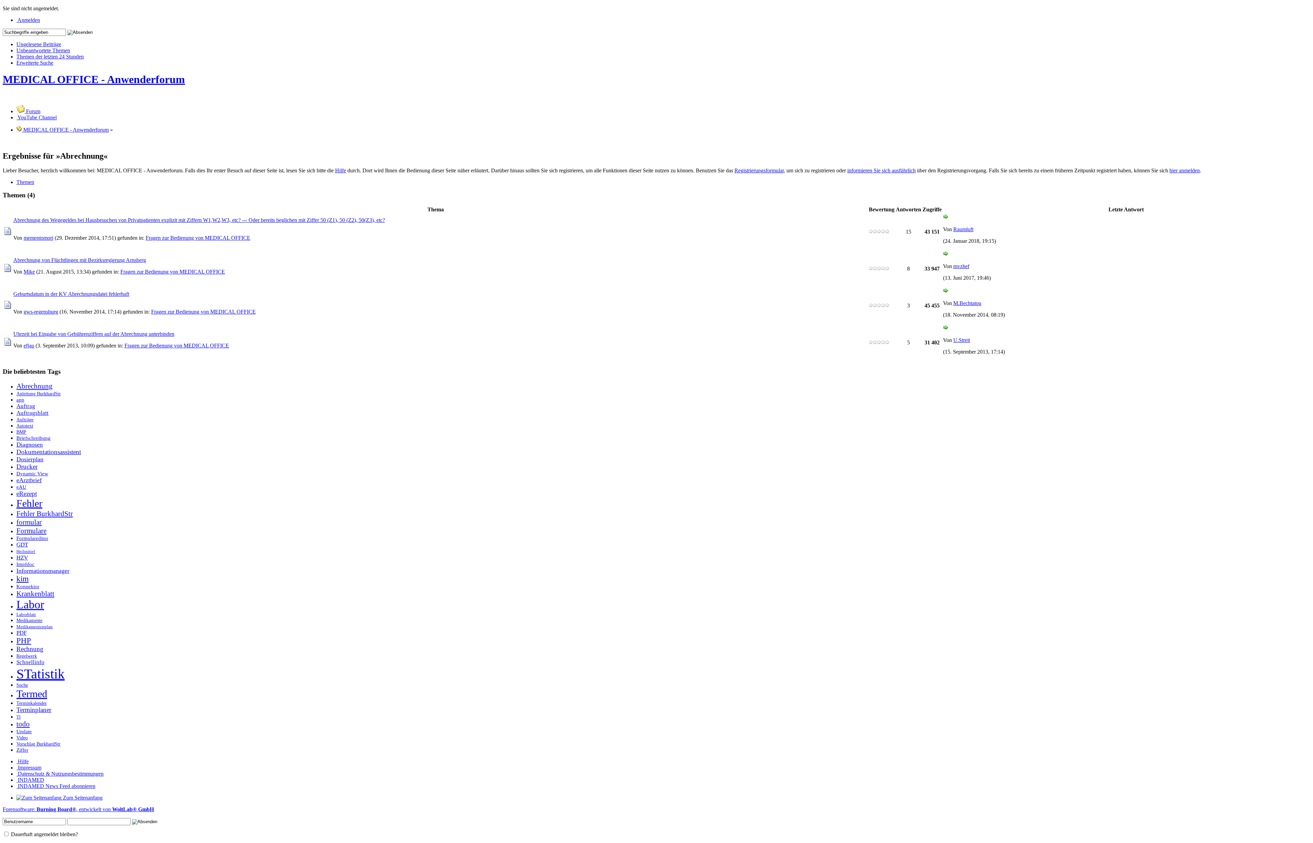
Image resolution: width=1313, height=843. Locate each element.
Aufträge (25, 419)
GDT (22, 544)
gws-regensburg (41, 312)
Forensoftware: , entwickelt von (78, 809)
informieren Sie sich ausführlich (881, 170)
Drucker (27, 466)
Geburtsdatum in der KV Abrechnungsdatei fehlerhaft (71, 294)
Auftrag (25, 406)
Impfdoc (25, 564)
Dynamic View (32, 473)
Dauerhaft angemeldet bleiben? (44, 834)
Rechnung (29, 649)
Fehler (29, 503)
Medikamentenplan (34, 626)
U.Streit (961, 340)
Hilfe (340, 170)
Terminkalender (31, 703)
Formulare (31, 531)
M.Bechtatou (967, 303)
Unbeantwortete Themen (43, 50)
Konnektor (27, 586)
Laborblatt (26, 614)
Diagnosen (29, 444)
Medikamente (29, 620)
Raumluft (963, 229)
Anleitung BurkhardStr (38, 393)
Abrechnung (34, 386)
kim (22, 579)
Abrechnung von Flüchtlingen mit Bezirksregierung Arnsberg (79, 260)
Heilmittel (25, 551)
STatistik (40, 674)
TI (18, 717)
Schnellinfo (30, 662)
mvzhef (961, 266)
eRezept (26, 493)
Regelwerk (26, 656)
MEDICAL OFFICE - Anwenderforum (94, 79)
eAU (21, 487)
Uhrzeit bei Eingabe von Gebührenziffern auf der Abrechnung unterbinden (93, 334)
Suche (22, 685)
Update (24, 731)
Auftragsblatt (32, 413)
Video (22, 737)
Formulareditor (32, 538)
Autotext (24, 426)
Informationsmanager (42, 570)
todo (23, 724)
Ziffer (22, 750)
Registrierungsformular (759, 170)
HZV (22, 557)
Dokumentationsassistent (48, 452)
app (20, 400)
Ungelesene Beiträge (38, 44)
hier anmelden (1184, 170)
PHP (23, 640)
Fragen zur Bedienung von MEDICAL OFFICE (198, 238)
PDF (21, 633)
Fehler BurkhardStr (44, 514)
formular (29, 522)
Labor (30, 604)
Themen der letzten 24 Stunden (50, 57)
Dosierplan (29, 459)
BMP (21, 432)
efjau (29, 345)
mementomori (38, 238)
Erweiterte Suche (34, 63)
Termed (31, 694)
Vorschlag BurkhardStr (38, 744)
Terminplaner (33, 709)
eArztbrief (29, 480)
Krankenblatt (35, 594)
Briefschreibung (33, 438)
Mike (29, 272)
